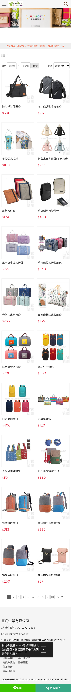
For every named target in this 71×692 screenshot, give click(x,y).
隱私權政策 (9, 670)
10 (52, 597)
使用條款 (8, 666)
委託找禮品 (24, 657)
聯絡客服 (23, 662)
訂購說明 (8, 657)
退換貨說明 (9, 662)
